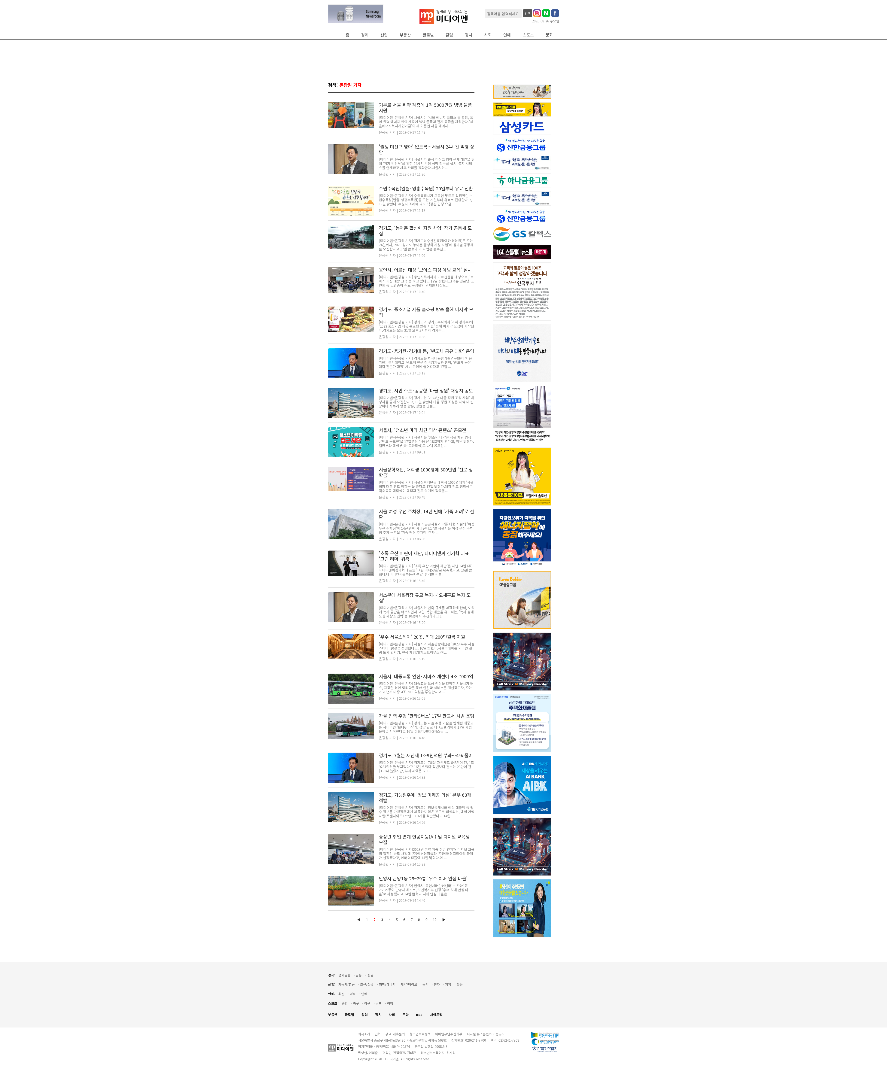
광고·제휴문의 (395, 1034)
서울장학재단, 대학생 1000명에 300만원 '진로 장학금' (426, 472)
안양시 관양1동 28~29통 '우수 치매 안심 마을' (423, 878)
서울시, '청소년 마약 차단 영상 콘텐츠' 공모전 (422, 430)
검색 (528, 13)
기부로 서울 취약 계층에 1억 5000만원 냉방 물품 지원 (425, 107)
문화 (549, 35)
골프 (379, 1003)
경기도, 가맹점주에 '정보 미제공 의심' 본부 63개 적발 (425, 797)
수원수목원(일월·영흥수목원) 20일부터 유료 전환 (426, 188)
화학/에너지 (387, 984)
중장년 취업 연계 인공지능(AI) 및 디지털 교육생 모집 (424, 839)
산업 (384, 35)
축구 (356, 1003)
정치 (468, 35)
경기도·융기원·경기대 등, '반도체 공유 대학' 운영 (426, 351)
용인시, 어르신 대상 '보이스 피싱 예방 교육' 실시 (425, 269)
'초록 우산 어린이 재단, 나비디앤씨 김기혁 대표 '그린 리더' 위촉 (424, 556)
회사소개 (364, 1034)
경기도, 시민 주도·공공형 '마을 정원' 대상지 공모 (426, 390)
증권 (370, 975)
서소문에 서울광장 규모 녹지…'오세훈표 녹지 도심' (425, 598)
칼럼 (449, 35)
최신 (341, 994)
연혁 (378, 1034)
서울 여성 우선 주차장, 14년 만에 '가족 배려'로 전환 (426, 514)
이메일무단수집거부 (448, 1034)
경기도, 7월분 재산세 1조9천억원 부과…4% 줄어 (426, 755)
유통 (460, 984)
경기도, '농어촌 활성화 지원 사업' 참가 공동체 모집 (425, 231)
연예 (507, 35)
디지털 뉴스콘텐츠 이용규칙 (486, 1034)
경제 (364, 35)
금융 (359, 975)
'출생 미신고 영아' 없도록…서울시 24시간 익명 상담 (426, 149)
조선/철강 (367, 984)
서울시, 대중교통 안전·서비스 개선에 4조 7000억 (426, 676)
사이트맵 (436, 1015)
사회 (488, 35)
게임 (448, 984)
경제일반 (344, 975)
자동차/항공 (346, 984)
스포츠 (528, 35)
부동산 (405, 35)
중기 (425, 984)
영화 (353, 994)
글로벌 (428, 35)
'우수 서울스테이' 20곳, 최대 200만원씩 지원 (422, 636)
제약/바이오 (409, 984)
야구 (367, 1003)
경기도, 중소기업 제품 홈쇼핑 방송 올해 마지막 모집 (426, 312)
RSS (419, 1015)
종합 (345, 1003)
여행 (390, 1003)
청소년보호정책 (420, 1034)
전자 (437, 984)
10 (435, 919)
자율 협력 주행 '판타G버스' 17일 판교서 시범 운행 (426, 715)
